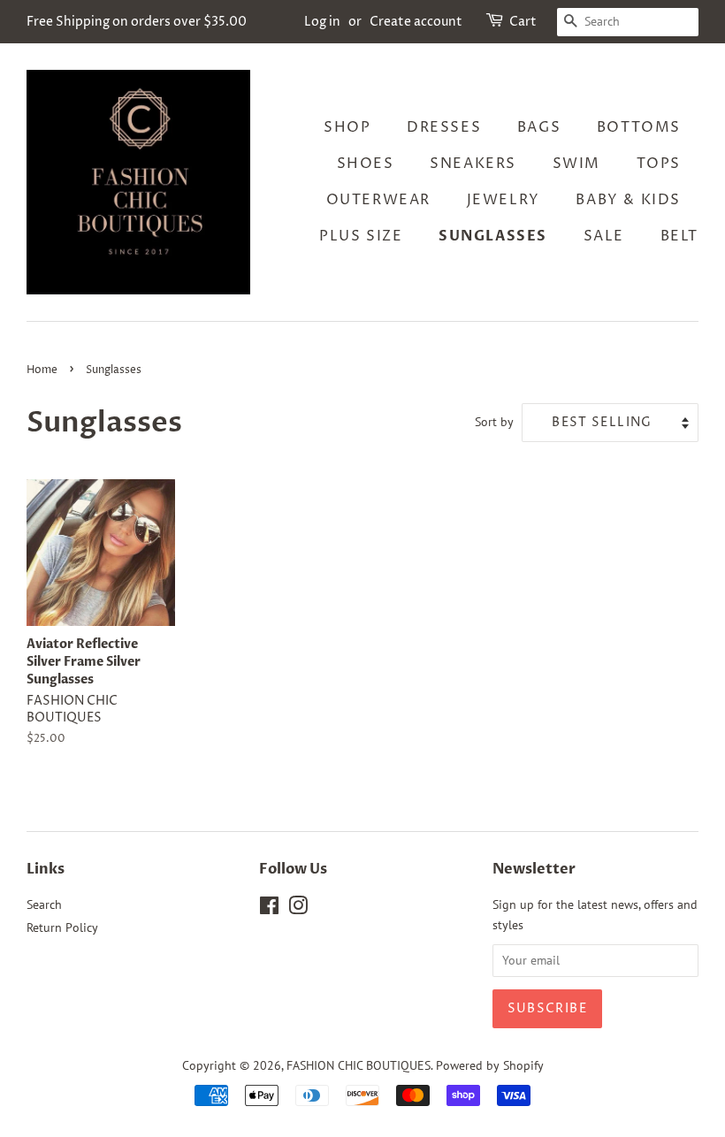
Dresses (444, 127)
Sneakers (473, 163)
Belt (679, 236)
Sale (604, 236)
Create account (416, 21)
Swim (576, 163)
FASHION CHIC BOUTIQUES (358, 1065)
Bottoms (639, 127)
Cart (523, 21)
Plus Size (360, 236)
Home (42, 370)
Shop (347, 127)
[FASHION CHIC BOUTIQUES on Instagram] (298, 909)
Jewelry (503, 200)
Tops (659, 163)
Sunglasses (493, 236)
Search (44, 904)
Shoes (365, 163)
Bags (539, 127)
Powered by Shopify (490, 1065)
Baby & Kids (628, 200)
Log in (322, 21)
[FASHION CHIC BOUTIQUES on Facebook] (269, 909)
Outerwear (378, 200)
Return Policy (62, 927)
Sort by (494, 421)
